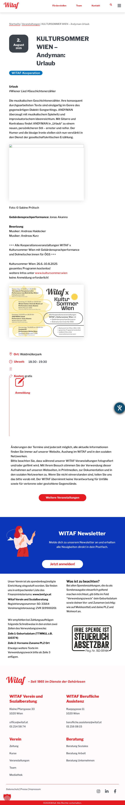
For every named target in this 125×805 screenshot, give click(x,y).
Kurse (12, 753)
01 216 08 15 (74, 726)
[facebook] (116, 791)
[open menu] (119, 6)
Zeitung (14, 746)
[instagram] (99, 791)
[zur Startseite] (11, 5)
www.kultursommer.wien (51, 273)
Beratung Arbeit (76, 753)
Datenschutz (12, 789)
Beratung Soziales (77, 746)
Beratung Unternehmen (80, 760)
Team (79, 5)
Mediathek (15, 774)
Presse (24, 789)
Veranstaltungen (31, 24)
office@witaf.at (18, 722)
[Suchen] (111, 5)
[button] (7, 798)
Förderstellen (59, 5)
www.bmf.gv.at (42, 594)
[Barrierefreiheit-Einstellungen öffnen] (119, 407)
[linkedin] (108, 791)
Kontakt (96, 5)
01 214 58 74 (17, 726)
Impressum (35, 789)
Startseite (14, 24)
